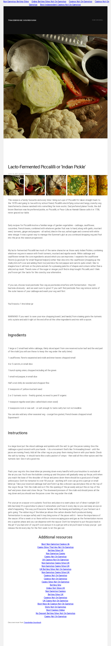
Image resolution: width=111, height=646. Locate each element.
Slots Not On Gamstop (55, 607)
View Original (97, 20)
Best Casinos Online (55, 610)
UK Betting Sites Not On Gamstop (55, 569)
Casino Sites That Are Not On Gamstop (55, 547)
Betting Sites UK (55, 550)
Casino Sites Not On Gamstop (55, 582)
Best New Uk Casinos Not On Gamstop (55, 604)
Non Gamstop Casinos (55, 591)
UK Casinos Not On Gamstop (55, 559)
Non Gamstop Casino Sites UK (55, 563)
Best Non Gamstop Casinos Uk (55, 544)
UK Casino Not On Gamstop (55, 600)
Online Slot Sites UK (55, 588)
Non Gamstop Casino (55, 553)
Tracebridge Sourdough (22, 20)
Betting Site (55, 585)
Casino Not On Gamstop (55, 556)
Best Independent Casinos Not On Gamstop (60, 4)
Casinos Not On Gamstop (55, 575)
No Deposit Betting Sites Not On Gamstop (55, 613)
